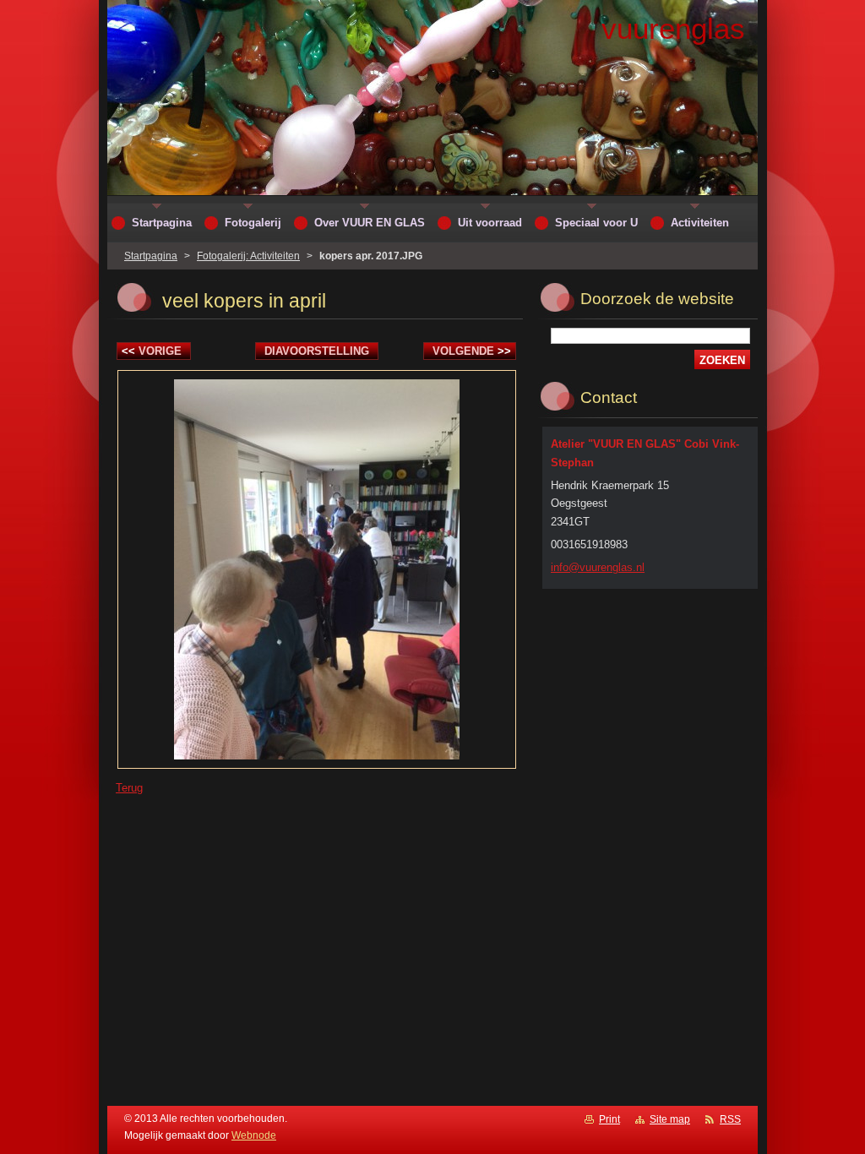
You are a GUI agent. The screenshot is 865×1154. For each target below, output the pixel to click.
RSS (730, 1119)
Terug (129, 787)
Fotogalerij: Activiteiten (248, 256)
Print (609, 1119)
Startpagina (150, 256)
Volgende (471, 351)
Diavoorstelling (316, 351)
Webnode (253, 1135)
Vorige (152, 351)
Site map (670, 1119)
